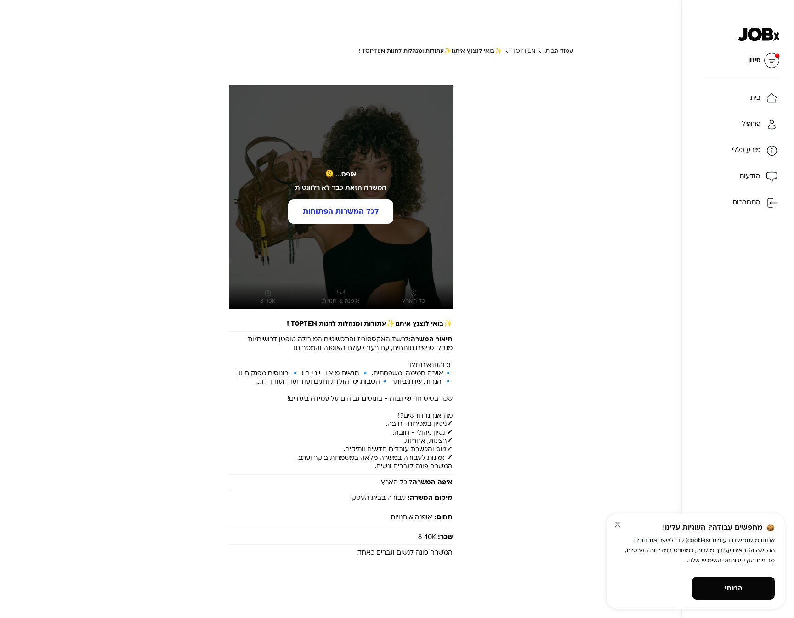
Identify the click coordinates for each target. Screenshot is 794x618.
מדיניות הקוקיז (756, 560)
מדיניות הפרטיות (647, 550)
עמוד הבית (559, 51)
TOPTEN (523, 51)
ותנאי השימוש (719, 560)
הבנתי (734, 588)
